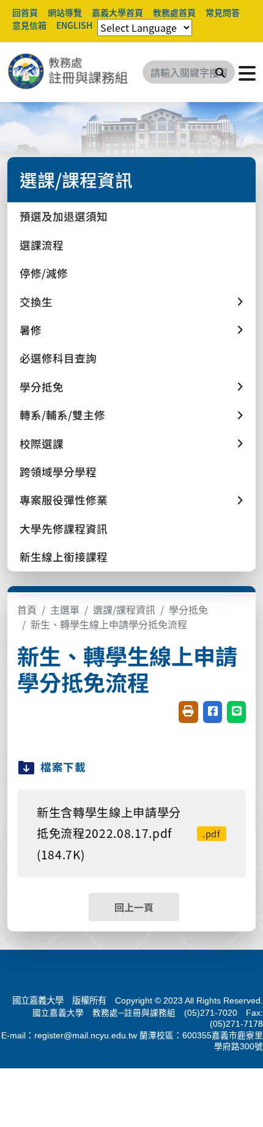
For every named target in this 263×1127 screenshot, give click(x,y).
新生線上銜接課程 (64, 556)
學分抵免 (188, 609)
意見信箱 (29, 25)
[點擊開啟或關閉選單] (247, 72)
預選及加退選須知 (64, 216)
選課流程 (42, 244)
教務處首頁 (174, 12)
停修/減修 (44, 273)
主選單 (65, 609)
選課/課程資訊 (124, 609)
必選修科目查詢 (58, 357)
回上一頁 (134, 907)
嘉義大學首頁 (117, 12)
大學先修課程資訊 (64, 528)
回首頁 (25, 12)
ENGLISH (74, 25)
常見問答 (223, 12)
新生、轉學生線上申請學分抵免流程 (109, 624)
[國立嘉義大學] (73, 72)
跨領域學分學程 (58, 471)
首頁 (27, 609)
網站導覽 (65, 12)
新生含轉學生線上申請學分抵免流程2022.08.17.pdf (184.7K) (129, 833)
